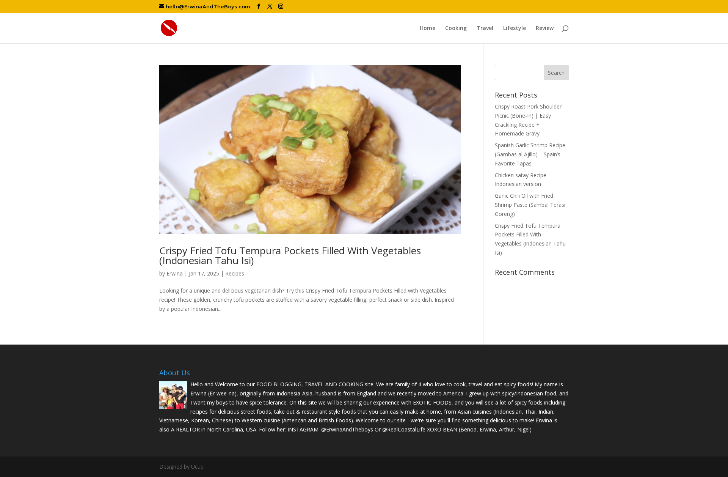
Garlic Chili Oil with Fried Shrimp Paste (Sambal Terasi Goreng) (530, 204)
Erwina (174, 273)
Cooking (456, 28)
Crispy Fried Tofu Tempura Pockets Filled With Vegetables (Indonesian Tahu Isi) (290, 255)
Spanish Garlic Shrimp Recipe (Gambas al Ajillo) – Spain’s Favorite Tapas (530, 154)
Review (545, 28)
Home (427, 28)
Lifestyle (514, 28)
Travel (485, 28)
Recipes (234, 273)
